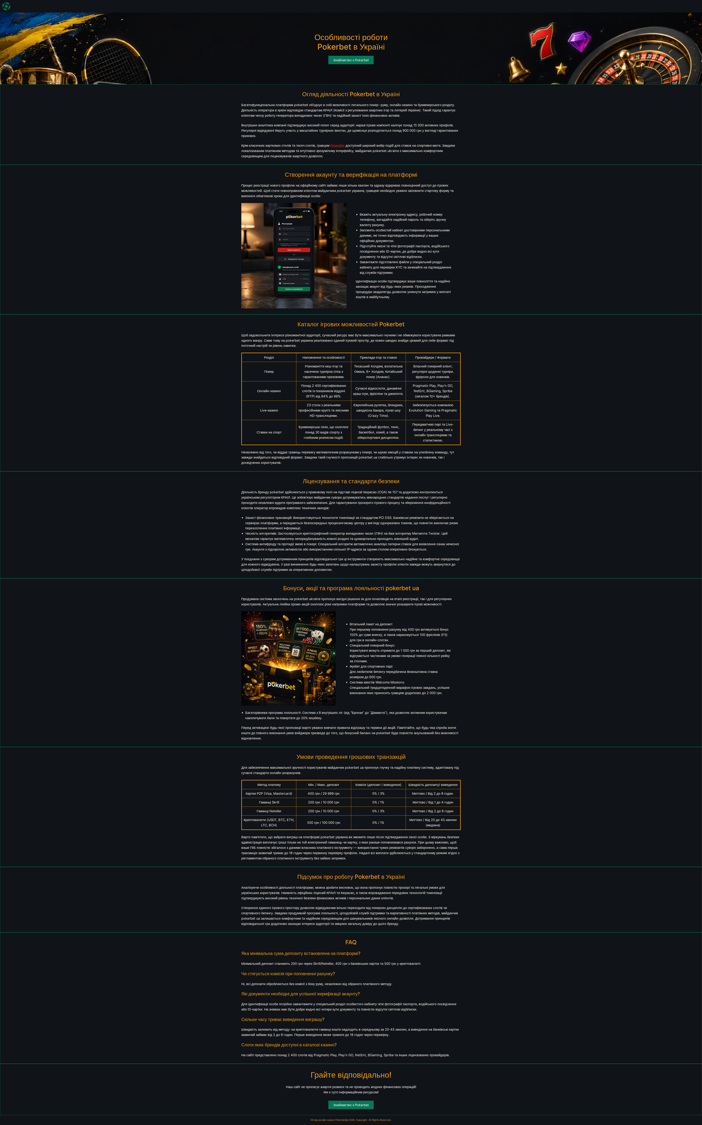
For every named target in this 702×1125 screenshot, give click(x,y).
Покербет (337, 145)
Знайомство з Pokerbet (351, 1105)
